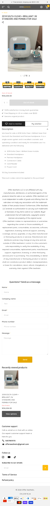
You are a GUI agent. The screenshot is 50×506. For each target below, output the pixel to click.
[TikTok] (15, 457)
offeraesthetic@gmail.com (17, 444)
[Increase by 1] (7, 100)
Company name (9, 299)
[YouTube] (9, 457)
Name (5, 287)
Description (7, 129)
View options (11, 414)
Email (5, 310)
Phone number (8, 322)
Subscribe (45, 467)
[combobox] (8, 501)
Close (8, 7)
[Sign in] (41, 7)
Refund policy (8, 480)
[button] (2, 2)
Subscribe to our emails (12, 463)
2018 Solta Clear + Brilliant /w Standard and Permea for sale (10, 398)
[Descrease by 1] (7, 105)
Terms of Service (9, 475)
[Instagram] (3, 457)
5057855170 (10, 441)
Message (6, 333)
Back (5, 13)
